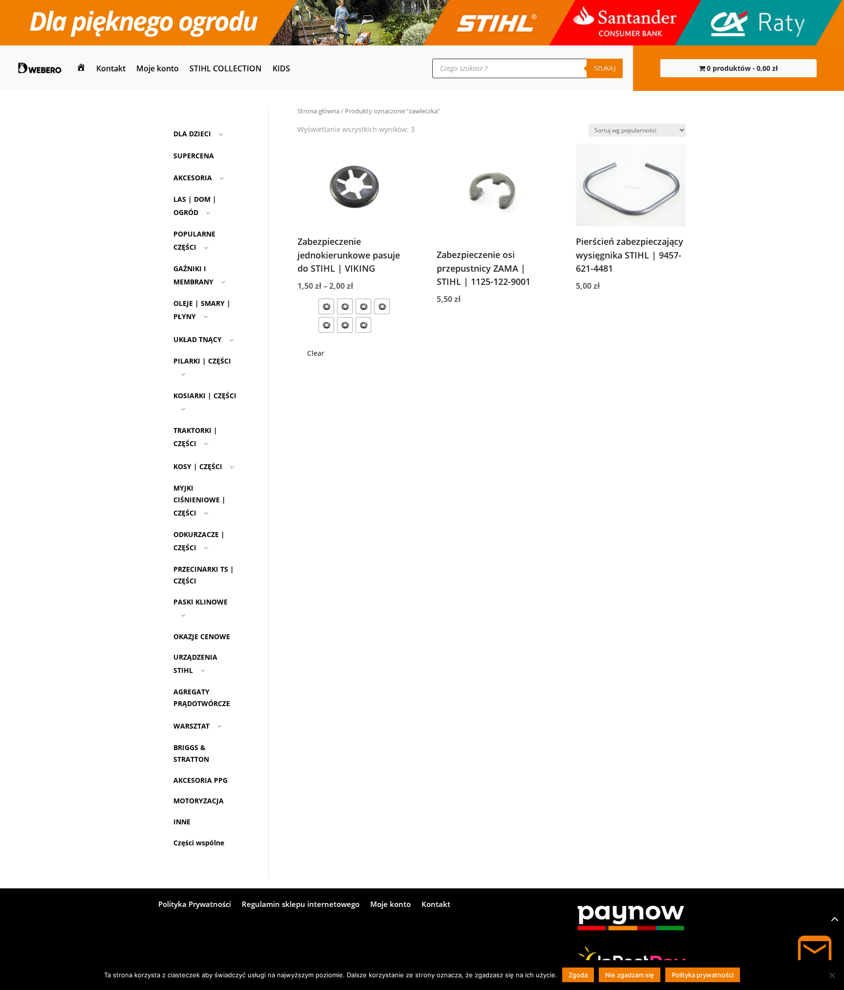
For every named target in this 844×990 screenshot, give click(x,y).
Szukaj (604, 68)
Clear (315, 353)
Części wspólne (198, 842)
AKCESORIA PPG (200, 780)
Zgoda (578, 975)
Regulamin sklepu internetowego (300, 905)
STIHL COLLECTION (226, 68)
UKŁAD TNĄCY (197, 339)
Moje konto (157, 68)
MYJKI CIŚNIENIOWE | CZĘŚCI (199, 500)
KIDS (281, 68)
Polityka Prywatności (194, 905)
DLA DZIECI (192, 133)
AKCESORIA (192, 177)
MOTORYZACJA (198, 800)
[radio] (326, 306)
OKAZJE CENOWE (201, 636)
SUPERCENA (193, 155)
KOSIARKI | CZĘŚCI (204, 395)
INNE (181, 821)
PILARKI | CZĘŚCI (202, 361)
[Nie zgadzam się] (832, 975)
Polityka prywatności (703, 975)
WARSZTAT (191, 726)
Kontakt (111, 68)
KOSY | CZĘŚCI (197, 466)
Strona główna (318, 111)
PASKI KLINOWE (200, 601)
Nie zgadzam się (629, 975)
